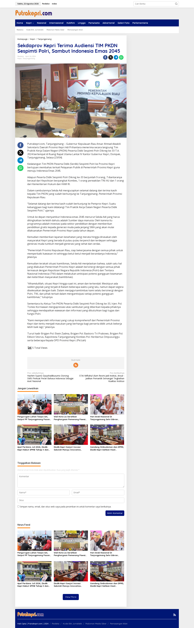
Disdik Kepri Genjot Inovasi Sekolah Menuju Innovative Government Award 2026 (67, 448)
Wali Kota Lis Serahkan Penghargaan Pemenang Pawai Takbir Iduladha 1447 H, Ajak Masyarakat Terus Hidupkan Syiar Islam (69, 418)
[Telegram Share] (116, 57)
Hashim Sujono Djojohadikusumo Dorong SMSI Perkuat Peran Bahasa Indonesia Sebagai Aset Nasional (50, 377)
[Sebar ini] (105, 57)
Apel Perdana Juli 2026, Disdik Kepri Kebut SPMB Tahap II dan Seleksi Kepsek (32, 448)
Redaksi (55, 623)
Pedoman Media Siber (95, 623)
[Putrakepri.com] (33, 13)
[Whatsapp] (121, 57)
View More (70, 596)
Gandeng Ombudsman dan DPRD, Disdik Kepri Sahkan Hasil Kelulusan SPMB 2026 (107, 448)
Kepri (19, 58)
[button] (176, 3)
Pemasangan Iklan (118, 623)
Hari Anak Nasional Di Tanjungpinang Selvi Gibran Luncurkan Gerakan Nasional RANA (104, 418)
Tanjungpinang (29, 58)
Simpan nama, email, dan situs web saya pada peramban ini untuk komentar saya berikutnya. (65, 506)
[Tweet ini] (110, 57)
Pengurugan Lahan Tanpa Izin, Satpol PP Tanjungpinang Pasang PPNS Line (34, 418)
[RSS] (75, 365)
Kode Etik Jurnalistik (72, 623)
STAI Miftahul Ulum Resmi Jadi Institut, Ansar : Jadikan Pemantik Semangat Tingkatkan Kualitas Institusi (101, 377)
